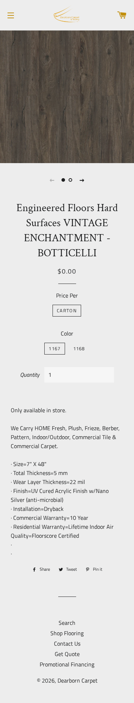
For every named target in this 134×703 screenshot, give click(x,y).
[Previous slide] (52, 180)
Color (67, 333)
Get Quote (67, 654)
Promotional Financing (67, 664)
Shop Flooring (67, 633)
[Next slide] (82, 180)
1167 (54, 348)
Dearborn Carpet (78, 680)
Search (67, 622)
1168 (79, 348)
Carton (67, 310)
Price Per (67, 295)
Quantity (29, 374)
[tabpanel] (67, 96)
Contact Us (67, 643)
